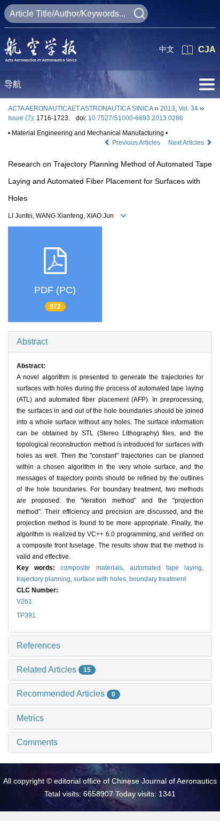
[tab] (110, 342)
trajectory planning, (45, 579)
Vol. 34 (188, 108)
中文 (166, 49)
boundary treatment (157, 579)
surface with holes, (101, 579)
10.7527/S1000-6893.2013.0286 (135, 118)
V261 (24, 601)
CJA (207, 49)
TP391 (26, 615)
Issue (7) (20, 118)
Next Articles (187, 142)
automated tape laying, (166, 568)
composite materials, (94, 568)
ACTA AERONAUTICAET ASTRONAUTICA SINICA (80, 108)
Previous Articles (136, 142)
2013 (167, 108)
